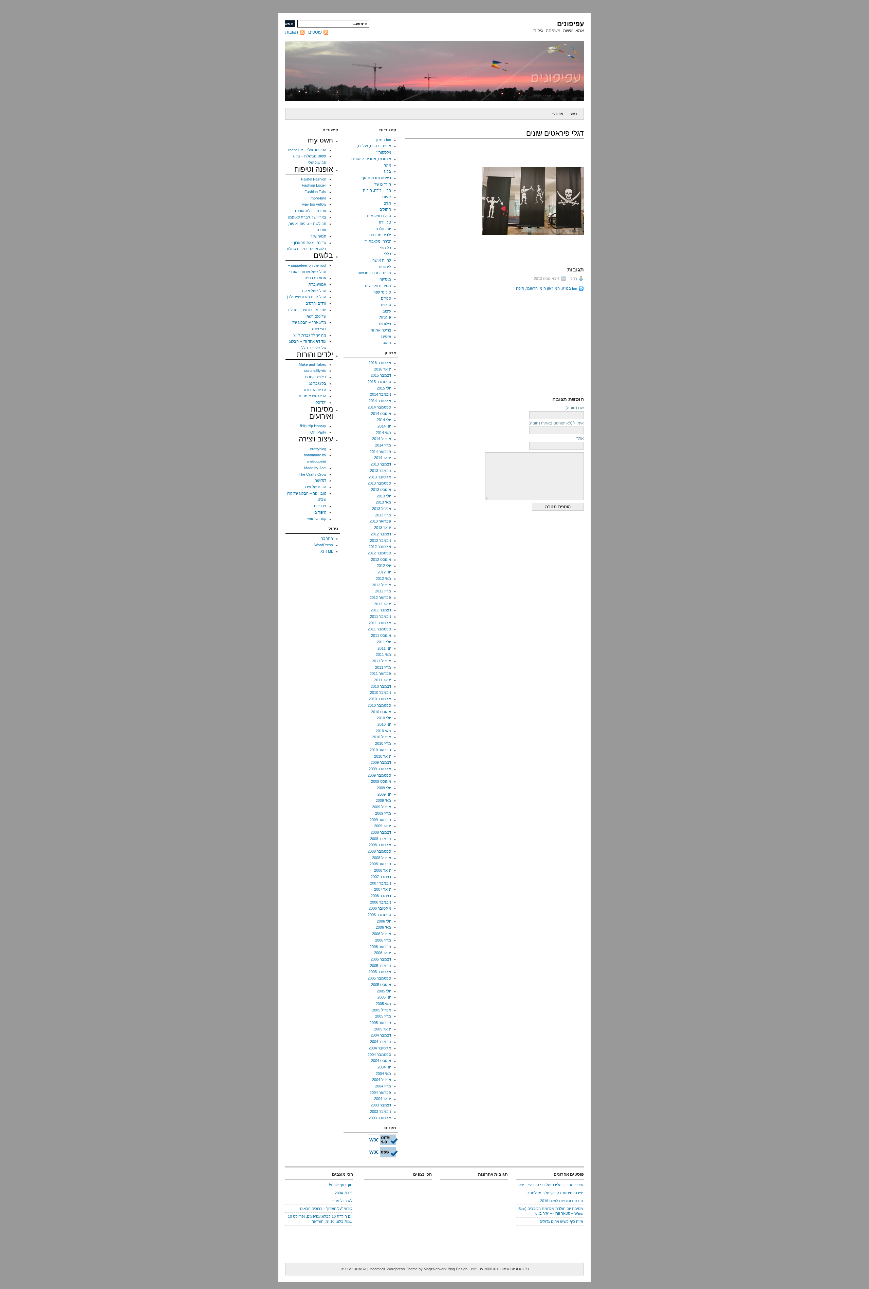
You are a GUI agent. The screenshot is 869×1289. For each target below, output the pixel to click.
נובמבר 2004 (380, 1042)
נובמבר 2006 (380, 902)
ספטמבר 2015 (379, 382)
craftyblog (318, 449)
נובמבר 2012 (380, 540)
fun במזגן (383, 140)
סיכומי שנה (382, 292)
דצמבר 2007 (381, 877)
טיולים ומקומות (379, 216)
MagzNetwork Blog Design (445, 1269)
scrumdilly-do (315, 370)
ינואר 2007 (382, 889)
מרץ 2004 (383, 1086)
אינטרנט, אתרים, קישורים (371, 159)
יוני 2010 (384, 724)
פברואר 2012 (380, 597)
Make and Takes (312, 364)
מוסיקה (385, 279)
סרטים (386, 305)
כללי (387, 254)
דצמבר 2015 (381, 375)
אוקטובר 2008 (380, 845)
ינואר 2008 (382, 870)
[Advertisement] (527, 342)
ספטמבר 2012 (379, 553)
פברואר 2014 (380, 452)
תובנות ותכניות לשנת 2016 (561, 1201)
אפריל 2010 (381, 737)
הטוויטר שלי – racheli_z (307, 150)
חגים (387, 203)
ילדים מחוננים (380, 235)
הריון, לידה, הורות (377, 190)
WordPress (323, 545)
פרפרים (320, 506)
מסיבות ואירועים (378, 286)
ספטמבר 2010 (379, 705)
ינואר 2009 (382, 826)
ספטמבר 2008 (379, 851)
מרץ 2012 (383, 591)
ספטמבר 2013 (379, 483)
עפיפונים (570, 23)
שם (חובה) (575, 407)
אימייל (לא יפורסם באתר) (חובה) (556, 423)
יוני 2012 (384, 572)
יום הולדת (383, 229)
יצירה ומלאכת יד (378, 241)
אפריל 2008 (381, 858)
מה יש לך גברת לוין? (309, 335)
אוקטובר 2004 (380, 1048)
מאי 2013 (383, 502)
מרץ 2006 (383, 940)
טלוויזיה (385, 222)
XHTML (326, 551)
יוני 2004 (384, 1067)
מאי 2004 (383, 1074)
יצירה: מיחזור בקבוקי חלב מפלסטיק (554, 1193)
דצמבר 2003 (381, 1105)
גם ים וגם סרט (315, 390)
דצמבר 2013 (381, 464)
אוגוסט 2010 (381, 712)
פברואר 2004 (380, 1093)
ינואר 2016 (382, 369)
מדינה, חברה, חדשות (374, 273)
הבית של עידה (314, 487)
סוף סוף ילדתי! (340, 1185)
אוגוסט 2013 (381, 490)
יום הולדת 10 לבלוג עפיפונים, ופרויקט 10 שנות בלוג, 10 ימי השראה (320, 1218)
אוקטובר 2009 (380, 769)
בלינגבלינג (317, 383)
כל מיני (385, 248)
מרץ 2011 (383, 667)
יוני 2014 (384, 426)
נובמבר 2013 (380, 471)
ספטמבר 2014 (379, 407)
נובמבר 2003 (380, 1112)
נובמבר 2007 (380, 883)
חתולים (385, 209)
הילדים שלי (382, 184)
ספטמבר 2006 (379, 915)
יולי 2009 (384, 788)
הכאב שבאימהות (312, 396)
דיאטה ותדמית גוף (376, 178)
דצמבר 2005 (381, 959)
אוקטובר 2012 (380, 547)
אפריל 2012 (381, 585)
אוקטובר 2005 (380, 972)
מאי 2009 (383, 800)
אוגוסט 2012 (381, 559)
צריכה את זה (381, 330)
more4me (318, 198)
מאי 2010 (383, 731)
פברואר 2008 (380, 864)
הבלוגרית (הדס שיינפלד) (306, 297)
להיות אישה (381, 260)
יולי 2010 (384, 718)
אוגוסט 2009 (381, 781)
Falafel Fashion (313, 179)
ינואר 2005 (382, 1029)
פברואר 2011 (380, 673)
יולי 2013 (384, 496)
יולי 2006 (384, 921)
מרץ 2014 (383, 445)
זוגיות (386, 197)
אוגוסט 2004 (381, 1061)
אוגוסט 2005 (381, 985)
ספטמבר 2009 (379, 775)
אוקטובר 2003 (380, 1118)
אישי (387, 165)
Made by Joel (315, 468)
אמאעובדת (317, 284)
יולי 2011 (384, 642)
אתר (580, 438)
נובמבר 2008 (380, 839)
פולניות (385, 317)
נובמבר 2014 (380, 394)
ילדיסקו (320, 402)
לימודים (385, 267)
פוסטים (315, 32)
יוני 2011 (384, 648)
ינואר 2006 (382, 953)
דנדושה (320, 480)
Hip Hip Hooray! (313, 426)
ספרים (386, 298)
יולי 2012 (384, 566)
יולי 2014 (384, 420)
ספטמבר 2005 (379, 978)
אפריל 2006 (381, 934)
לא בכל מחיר (341, 1201)
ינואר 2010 (382, 756)
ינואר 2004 (382, 1099)
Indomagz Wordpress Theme (393, 1269)
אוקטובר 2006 (380, 908)
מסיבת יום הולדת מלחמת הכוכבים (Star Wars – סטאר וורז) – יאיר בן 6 (550, 1211)
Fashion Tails (315, 192)
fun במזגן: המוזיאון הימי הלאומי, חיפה (546, 288)
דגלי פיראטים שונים (555, 133)
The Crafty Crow (312, 474)
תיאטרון (384, 343)
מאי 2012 (383, 578)
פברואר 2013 (380, 521)
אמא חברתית (315, 278)
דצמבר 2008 (381, 832)
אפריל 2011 (381, 661)
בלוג (387, 171)
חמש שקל (318, 236)
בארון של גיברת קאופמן (307, 217)
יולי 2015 (384, 388)
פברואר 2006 (380, 947)
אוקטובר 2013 (380, 477)
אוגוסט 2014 (381, 414)
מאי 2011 (383, 654)
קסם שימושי (316, 519)
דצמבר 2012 (381, 534)
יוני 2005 (384, 997)
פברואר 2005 (380, 1023)
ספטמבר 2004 (379, 1055)
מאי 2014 (383, 433)
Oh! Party (318, 432)
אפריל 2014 (381, 439)
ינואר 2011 (382, 680)
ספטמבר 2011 (379, 629)
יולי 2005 (384, 991)
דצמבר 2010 (381, 686)
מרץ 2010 (383, 743)
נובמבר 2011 (380, 616)
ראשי (573, 113)
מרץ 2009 (383, 813)
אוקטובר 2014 (380, 401)
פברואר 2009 (380, 820)
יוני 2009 (384, 794)
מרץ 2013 (383, 515)
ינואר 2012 (382, 604)
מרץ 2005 (383, 1016)
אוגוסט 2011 (381, 635)
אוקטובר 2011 (380, 623)
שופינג (386, 337)
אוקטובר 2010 (380, 699)
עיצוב (387, 311)
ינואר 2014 (382, 458)
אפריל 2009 (381, 807)
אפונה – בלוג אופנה (310, 211)
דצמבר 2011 (381, 610)
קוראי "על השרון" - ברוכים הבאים (326, 1209)
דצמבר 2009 (381, 762)
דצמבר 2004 (381, 1035)
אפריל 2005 (381, 1010)
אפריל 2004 (381, 1080)
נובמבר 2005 (380, 966)
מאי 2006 (383, 927)
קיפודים (320, 512)
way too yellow (314, 204)
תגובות (291, 32)
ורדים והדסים (316, 303)
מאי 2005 (383, 1004)
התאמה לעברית (353, 1269)
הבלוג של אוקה (314, 291)
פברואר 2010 (380, 750)
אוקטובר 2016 (380, 363)
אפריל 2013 (381, 509)
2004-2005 (343, 1193)
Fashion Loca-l (314, 185)
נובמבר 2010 (380, 692)
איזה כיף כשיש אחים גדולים (561, 1221)
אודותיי (557, 113)
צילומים (385, 324)
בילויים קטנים (315, 377)
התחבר (327, 538)
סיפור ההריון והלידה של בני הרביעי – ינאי (550, 1185)
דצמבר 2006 (381, 896)
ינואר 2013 (382, 528)
